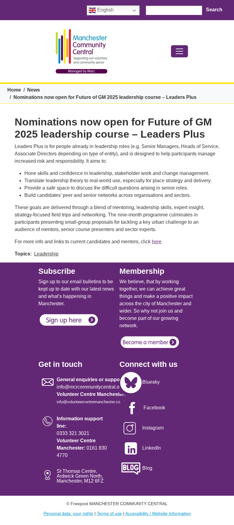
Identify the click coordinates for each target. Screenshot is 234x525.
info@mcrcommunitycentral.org (90, 386)
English (105, 10)
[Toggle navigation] (179, 51)
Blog (147, 468)
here (156, 241)
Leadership (46, 253)
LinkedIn (151, 448)
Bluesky (151, 382)
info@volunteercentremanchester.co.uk (91, 402)
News (33, 89)
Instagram (153, 427)
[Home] (81, 51)
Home (14, 89)
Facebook (154, 407)
